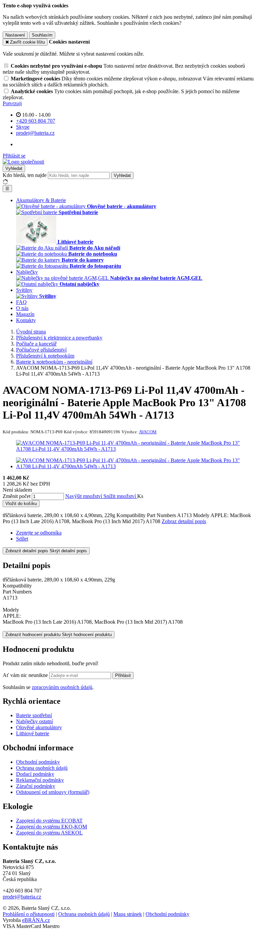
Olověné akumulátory (39, 727)
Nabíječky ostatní (34, 721)
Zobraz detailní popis (184, 521)
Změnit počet (16, 496)
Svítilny (24, 290)
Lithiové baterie (32, 733)
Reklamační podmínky (40, 780)
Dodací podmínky (35, 774)
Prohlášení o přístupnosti (29, 914)
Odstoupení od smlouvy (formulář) (52, 792)
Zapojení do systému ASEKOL (49, 832)
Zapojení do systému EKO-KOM (51, 826)
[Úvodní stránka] (23, 162)
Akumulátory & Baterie (41, 200)
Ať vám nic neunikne (26, 675)
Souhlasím (42, 35)
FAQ (21, 302)
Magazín (25, 314)
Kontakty (26, 320)
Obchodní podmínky (38, 762)
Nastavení (15, 35)
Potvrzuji (12, 103)
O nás (22, 308)
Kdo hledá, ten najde (25, 175)
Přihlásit (123, 675)
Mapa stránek (127, 914)
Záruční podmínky (35, 786)
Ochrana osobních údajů (42, 768)
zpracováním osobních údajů (62, 687)
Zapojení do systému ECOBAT (49, 820)
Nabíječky (27, 272)
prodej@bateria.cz (22, 896)
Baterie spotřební (34, 715)
